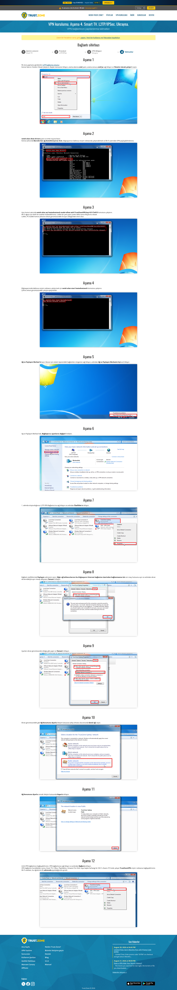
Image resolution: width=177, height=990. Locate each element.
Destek (151, 15)
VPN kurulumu (121, 15)
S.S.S (47, 961)
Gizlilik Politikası (28, 961)
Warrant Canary (28, 964)
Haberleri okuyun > (120, 972)
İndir (132, 15)
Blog (47, 957)
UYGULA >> (108, 3)
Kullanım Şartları (29, 957)
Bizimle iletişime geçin (54, 950)
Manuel (48, 964)
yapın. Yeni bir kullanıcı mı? (92, 37)
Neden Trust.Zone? (96, 15)
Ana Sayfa (26, 947)
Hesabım (151, 8)
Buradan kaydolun (112, 37)
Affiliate (25, 968)
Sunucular (141, 15)
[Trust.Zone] (33, 15)
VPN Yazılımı (27, 950)
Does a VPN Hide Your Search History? (128, 963)
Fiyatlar (109, 15)
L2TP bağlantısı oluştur (51, 65)
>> (91, 8)
